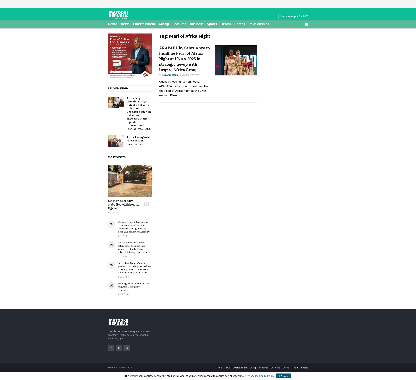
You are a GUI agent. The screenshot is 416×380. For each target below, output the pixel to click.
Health (226, 24)
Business (196, 24)
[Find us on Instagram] (127, 348)
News (125, 24)
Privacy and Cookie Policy (260, 375)
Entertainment (144, 24)
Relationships (259, 24)
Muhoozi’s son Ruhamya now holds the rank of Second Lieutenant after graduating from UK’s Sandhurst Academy (133, 227)
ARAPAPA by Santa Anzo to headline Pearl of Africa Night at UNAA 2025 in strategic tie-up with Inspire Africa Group (184, 59)
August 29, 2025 (191, 75)
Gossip (164, 24)
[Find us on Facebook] (111, 348)
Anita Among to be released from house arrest (138, 141)
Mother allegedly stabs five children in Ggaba (123, 204)
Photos (239, 24)
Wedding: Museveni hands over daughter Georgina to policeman (134, 286)
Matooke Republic (171, 75)
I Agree (283, 375)
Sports (212, 24)
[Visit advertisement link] (130, 55)
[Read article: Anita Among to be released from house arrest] (116, 141)
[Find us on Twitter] (119, 348)
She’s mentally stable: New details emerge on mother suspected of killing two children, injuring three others (134, 247)
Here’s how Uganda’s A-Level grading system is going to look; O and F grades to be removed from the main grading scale (134, 268)
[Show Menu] (306, 24)
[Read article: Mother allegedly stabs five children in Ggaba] (130, 181)
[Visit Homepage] (119, 15)
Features (179, 24)
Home (112, 24)
